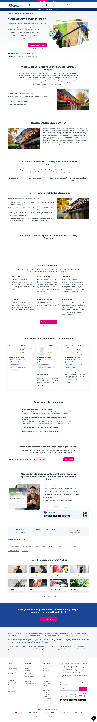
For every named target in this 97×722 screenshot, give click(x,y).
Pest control (45, 685)
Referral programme (12, 682)
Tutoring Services (47, 698)
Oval (50, 543)
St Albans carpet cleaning (29, 648)
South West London (14, 546)
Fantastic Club (33, 5)
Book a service (84, 5)
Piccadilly (82, 543)
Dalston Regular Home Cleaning (24, 641)
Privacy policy (28, 681)
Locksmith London (47, 690)
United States (51, 712)
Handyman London (47, 692)
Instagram (80, 695)
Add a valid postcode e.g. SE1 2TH (16, 52)
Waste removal (46, 681)
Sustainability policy (30, 679)
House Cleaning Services (48, 666)
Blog (9, 689)
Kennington (57, 543)
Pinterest (71, 695)
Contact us (27, 670)
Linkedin (84, 695)
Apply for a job (41, 5)
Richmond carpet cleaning (60, 648)
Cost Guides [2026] (12, 666)
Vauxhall (35, 543)
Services (25, 5)
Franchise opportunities (13, 684)
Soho (75, 546)
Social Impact (11, 680)
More (52, 5)
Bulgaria (80, 712)
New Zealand (35, 712)
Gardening (10, 13)
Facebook (61, 695)
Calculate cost (69, 459)
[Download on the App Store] (48, 516)
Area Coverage (11, 691)
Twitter (66, 695)
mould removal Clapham (43, 648)
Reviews (27, 668)
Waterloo (51, 546)
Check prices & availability (48, 321)
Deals (49, 5)
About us (27, 666)
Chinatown (59, 546)
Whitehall (74, 543)
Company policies (29, 676)
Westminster (12, 543)
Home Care (45, 700)
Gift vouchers (11, 678)
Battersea (67, 546)
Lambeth (28, 543)
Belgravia (43, 543)
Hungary (66, 712)
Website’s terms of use (30, 683)
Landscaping (46, 670)
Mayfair (44, 546)
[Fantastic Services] (13, 5)
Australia (20, 712)
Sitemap (10, 693)
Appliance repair (46, 688)
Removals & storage (47, 678)
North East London (26, 546)
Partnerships (11, 687)
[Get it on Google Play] (57, 516)
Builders (44, 676)
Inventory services (47, 683)
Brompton (65, 543)
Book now (48, 619)
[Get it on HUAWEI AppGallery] (66, 516)
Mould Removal (46, 703)
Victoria (20, 543)
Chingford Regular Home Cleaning (44, 641)
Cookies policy (28, 685)
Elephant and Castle (14, 550)
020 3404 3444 (22, 532)
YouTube (75, 695)
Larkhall (37, 546)
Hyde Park (24, 550)
